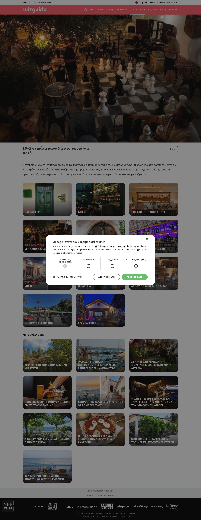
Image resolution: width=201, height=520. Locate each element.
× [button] (151, 239)
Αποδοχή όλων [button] (134, 277)
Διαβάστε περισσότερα (71, 253)
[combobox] (147, 238)
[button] (67, 277)
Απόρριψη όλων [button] (106, 277)
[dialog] (100, 260)
